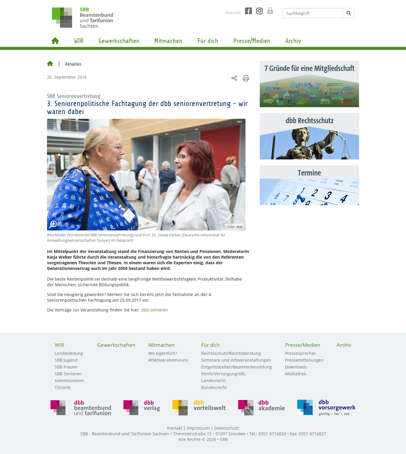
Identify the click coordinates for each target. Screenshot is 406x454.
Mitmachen (168, 41)
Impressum (198, 428)
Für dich (207, 41)
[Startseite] (50, 64)
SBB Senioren (68, 374)
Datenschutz (226, 428)
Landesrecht (213, 380)
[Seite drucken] (245, 78)
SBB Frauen (66, 367)
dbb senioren (154, 310)
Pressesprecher (300, 353)
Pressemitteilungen (304, 360)
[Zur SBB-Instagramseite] (257, 11)
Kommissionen (69, 380)
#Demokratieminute (168, 360)
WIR (78, 41)
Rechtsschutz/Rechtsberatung (231, 353)
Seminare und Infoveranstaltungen (236, 360)
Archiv (293, 41)
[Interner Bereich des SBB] (268, 10)
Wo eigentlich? (162, 353)
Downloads (296, 367)
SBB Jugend (66, 360)
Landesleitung (69, 353)
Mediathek (295, 374)
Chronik (62, 387)
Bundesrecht (214, 387)
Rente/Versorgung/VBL (223, 374)
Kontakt (233, 12)
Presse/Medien (251, 41)
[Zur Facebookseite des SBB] (246, 11)
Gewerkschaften (118, 41)
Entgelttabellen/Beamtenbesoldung (236, 367)
